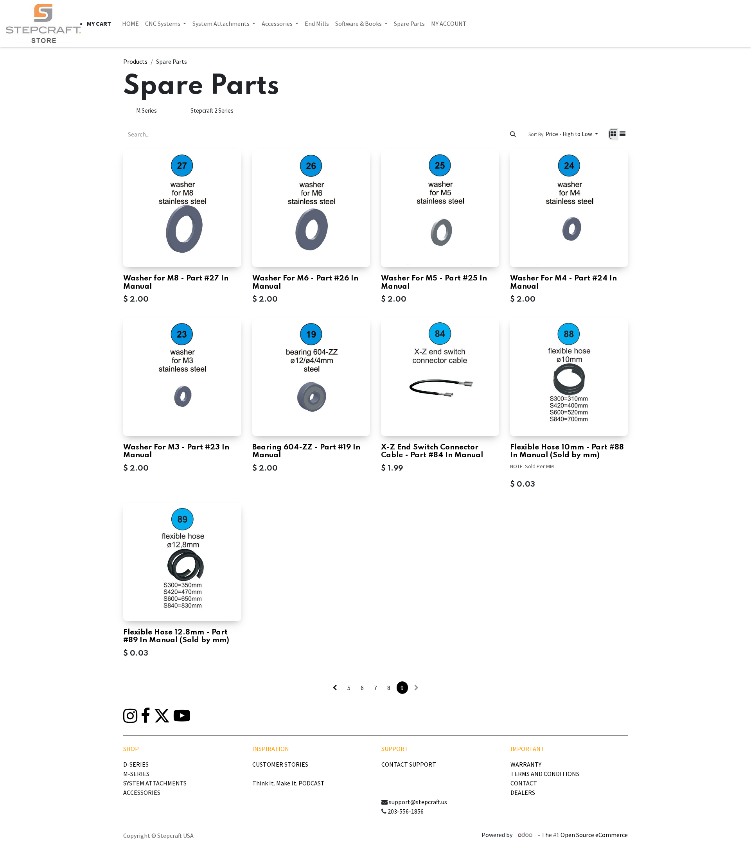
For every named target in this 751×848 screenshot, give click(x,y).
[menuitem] (130, 23)
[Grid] (613, 134)
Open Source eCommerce (594, 835)
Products (135, 61)
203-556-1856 (406, 811)
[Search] (513, 134)
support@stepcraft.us (418, 802)
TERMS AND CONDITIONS (544, 774)
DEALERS (522, 792)
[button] (563, 134)
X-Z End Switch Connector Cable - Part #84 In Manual (432, 451)
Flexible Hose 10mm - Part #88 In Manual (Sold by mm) (567, 451)
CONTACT (523, 783)
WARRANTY (525, 764)
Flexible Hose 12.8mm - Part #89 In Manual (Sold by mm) (176, 636)
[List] (622, 134)
